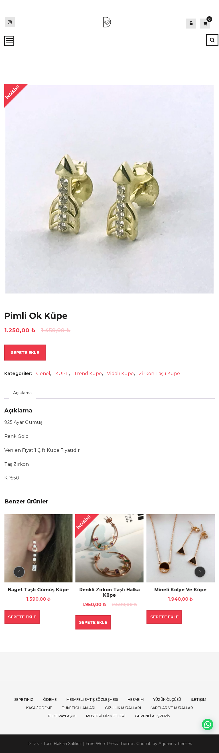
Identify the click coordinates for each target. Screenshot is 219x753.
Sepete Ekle (25, 352)
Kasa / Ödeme (39, 708)
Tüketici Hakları (78, 708)
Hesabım (136, 699)
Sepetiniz (23, 699)
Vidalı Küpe (120, 373)
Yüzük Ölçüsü (167, 699)
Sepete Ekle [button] (54, 622)
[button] (207, 724)
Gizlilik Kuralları (123, 708)
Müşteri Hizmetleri (105, 716)
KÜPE (62, 373)
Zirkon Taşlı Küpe (159, 373)
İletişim (198, 699)
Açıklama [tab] (22, 392)
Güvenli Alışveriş (152, 716)
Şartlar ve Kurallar (172, 708)
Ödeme (50, 699)
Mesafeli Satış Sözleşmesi (92, 699)
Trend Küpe (88, 373)
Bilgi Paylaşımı (62, 716)
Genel (43, 373)
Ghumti (143, 743)
